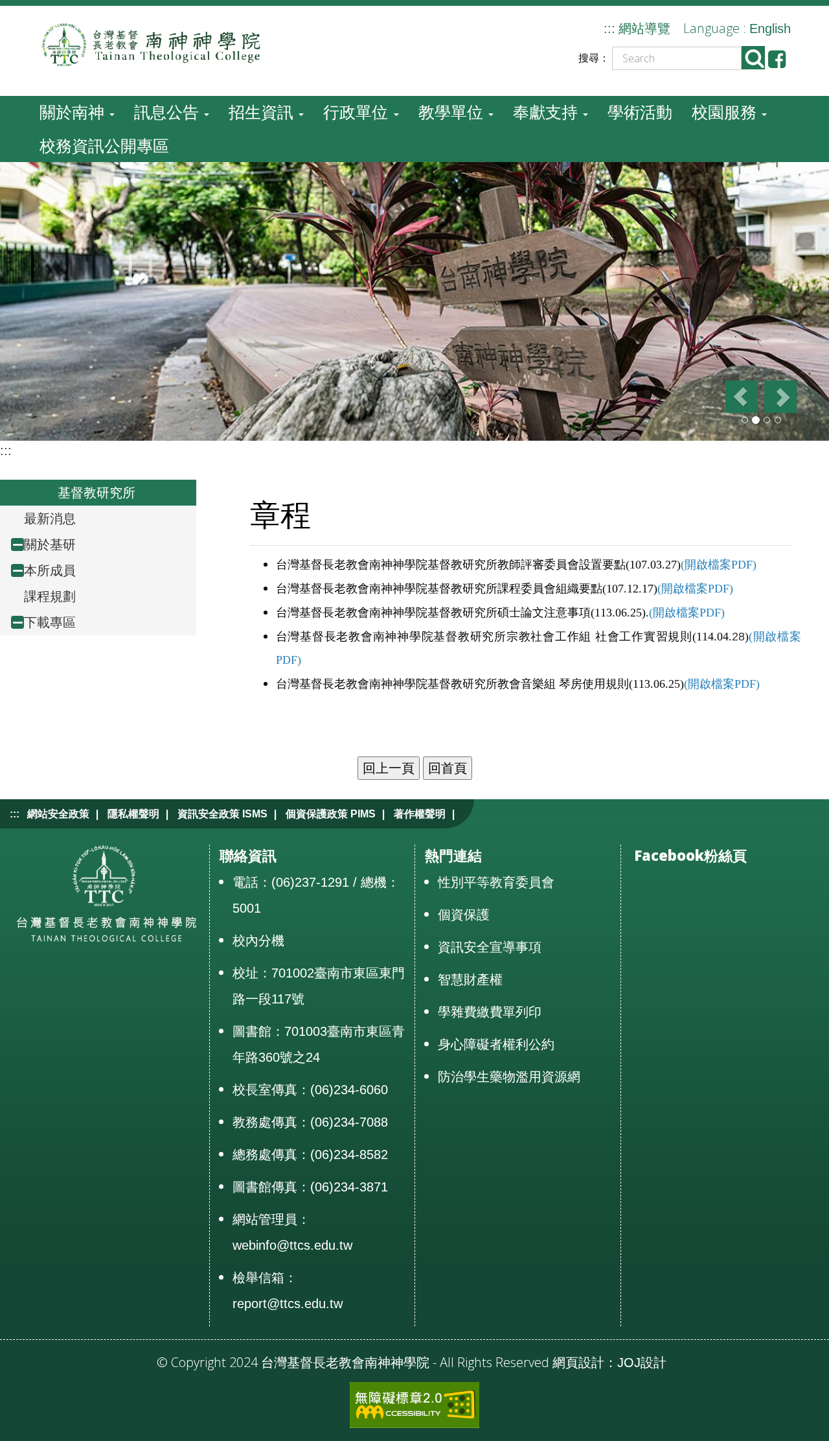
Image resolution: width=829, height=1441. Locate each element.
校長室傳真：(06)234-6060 (310, 1090)
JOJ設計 (641, 1362)
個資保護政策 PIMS (331, 813)
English (770, 28)
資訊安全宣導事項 (489, 947)
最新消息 (50, 518)
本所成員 (50, 570)
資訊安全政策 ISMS (222, 813)
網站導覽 (644, 28)
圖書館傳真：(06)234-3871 (310, 1187)
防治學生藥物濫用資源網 (509, 1077)
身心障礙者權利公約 (496, 1044)
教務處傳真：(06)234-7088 (310, 1122)
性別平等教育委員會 (496, 882)
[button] (740, 397)
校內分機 (258, 940)
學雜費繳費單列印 (489, 1012)
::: (609, 28)
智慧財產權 (470, 979)
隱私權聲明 (133, 813)
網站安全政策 (58, 813)
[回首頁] (159, 43)
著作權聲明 (420, 813)
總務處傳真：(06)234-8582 (310, 1154)
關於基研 (50, 544)
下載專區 (50, 622)
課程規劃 (50, 596)
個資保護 (464, 915)
